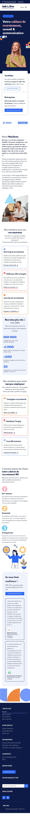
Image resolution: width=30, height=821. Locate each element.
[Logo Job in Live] (8, 6)
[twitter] (4, 797)
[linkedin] (8, 797)
